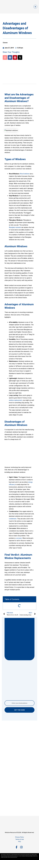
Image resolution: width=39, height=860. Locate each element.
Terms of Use (19, 839)
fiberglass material (15, 227)
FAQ (19, 841)
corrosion (19, 538)
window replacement (15, 400)
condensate (13, 519)
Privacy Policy (19, 837)
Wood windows (25, 174)
